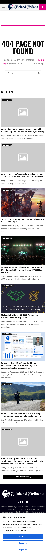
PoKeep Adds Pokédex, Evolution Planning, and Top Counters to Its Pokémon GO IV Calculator (22, 176)
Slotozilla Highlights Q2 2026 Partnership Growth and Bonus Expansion (19, 316)
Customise (23, 543)
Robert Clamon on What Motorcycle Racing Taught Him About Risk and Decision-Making (21, 415)
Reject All (23, 550)
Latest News (7, 92)
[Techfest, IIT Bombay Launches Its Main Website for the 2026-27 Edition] (23, 202)
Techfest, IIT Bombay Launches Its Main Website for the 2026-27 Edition (22, 221)
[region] (23, 534)
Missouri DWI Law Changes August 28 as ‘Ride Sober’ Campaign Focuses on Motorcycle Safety (22, 130)
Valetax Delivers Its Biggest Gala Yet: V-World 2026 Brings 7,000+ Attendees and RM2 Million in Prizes (22, 270)
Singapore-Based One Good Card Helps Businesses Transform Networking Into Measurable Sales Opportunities (19, 365)
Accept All (23, 536)
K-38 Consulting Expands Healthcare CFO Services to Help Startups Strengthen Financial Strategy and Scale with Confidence (22, 461)
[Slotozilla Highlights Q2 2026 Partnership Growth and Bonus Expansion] (23, 298)
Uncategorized (7, 100)
